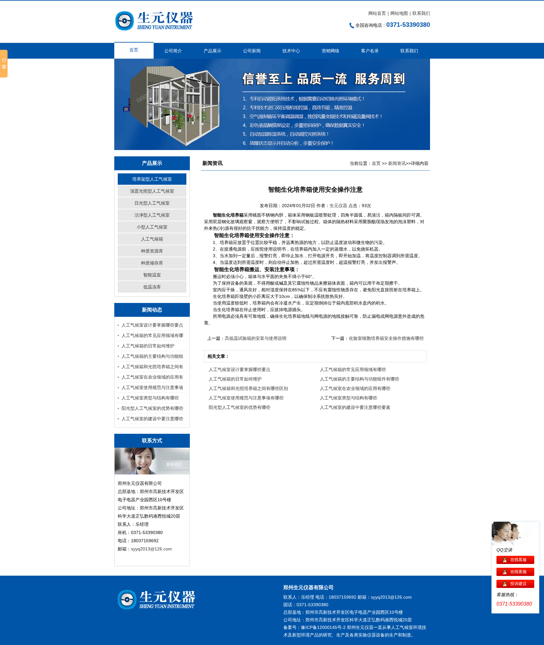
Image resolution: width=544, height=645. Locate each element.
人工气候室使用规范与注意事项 (152, 387)
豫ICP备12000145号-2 (323, 627)
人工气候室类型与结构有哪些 (150, 397)
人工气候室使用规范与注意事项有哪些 (246, 397)
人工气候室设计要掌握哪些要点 (152, 325)
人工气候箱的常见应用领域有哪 (152, 335)
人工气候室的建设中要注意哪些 (152, 418)
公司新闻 (252, 50)
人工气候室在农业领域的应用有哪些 (355, 388)
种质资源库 (152, 250)
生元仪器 (339, 205)
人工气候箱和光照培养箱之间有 (152, 366)
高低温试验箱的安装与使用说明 (255, 338)
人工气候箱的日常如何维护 (148, 345)
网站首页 (377, 13)
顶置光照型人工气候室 (152, 191)
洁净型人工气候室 (152, 215)
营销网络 (330, 50)
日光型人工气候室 (152, 203)
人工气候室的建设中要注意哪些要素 (355, 407)
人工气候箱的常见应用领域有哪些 (353, 369)
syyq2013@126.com (151, 548)
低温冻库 (152, 286)
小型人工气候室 (152, 227)
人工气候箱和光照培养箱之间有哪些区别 (248, 388)
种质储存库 (152, 262)
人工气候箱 (152, 238)
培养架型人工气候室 (152, 179)
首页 (133, 49)
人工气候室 (402, 627)
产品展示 (212, 50)
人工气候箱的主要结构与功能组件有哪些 (359, 378)
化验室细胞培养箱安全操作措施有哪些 (386, 338)
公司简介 (173, 50)
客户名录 (370, 50)
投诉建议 (518, 583)
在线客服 (518, 559)
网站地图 (399, 13)
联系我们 (421, 13)
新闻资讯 (397, 163)
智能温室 (152, 274)
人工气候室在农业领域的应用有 (152, 377)
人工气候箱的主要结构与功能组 (152, 356)
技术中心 (291, 50)
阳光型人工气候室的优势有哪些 (152, 408)
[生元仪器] (157, 36)
